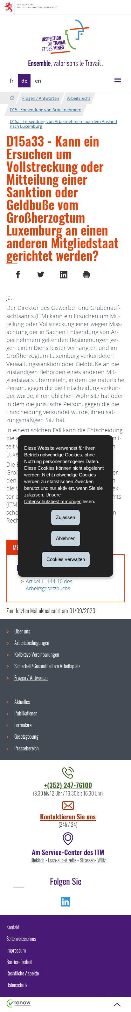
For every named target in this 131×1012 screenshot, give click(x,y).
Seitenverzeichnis (21, 938)
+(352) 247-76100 (68, 785)
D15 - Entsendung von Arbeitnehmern (45, 110)
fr (12, 80)
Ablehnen (65, 538)
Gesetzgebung (26, 736)
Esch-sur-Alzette (62, 860)
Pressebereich (26, 748)
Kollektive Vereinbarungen (36, 654)
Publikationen (26, 713)
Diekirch (38, 860)
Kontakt (12, 927)
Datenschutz (16, 985)
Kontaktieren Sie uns (68, 816)
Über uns (22, 631)
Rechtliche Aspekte (22, 973)
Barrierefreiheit (19, 962)
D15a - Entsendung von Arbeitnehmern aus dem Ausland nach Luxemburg (63, 124)
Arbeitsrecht (78, 98)
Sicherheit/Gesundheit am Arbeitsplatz (47, 666)
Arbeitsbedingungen (31, 642)
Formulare (22, 725)
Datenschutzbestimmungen (52, 501)
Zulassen (65, 517)
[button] (117, 80)
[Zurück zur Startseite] (11, 98)
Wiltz (101, 860)
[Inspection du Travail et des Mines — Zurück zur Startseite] (65, 36)
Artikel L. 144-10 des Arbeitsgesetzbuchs (49, 585)
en (38, 80)
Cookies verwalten (65, 559)
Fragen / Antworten (40, 98)
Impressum (16, 950)
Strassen (87, 860)
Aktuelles (22, 702)
